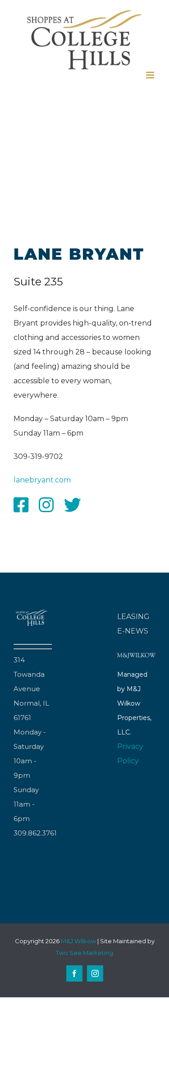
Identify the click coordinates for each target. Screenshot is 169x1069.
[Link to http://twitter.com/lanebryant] (72, 505)
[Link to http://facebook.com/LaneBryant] (21, 505)
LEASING (133, 616)
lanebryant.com (42, 480)
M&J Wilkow (78, 941)
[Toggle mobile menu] (150, 75)
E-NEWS (132, 631)
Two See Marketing (84, 952)
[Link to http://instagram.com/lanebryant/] (46, 505)
